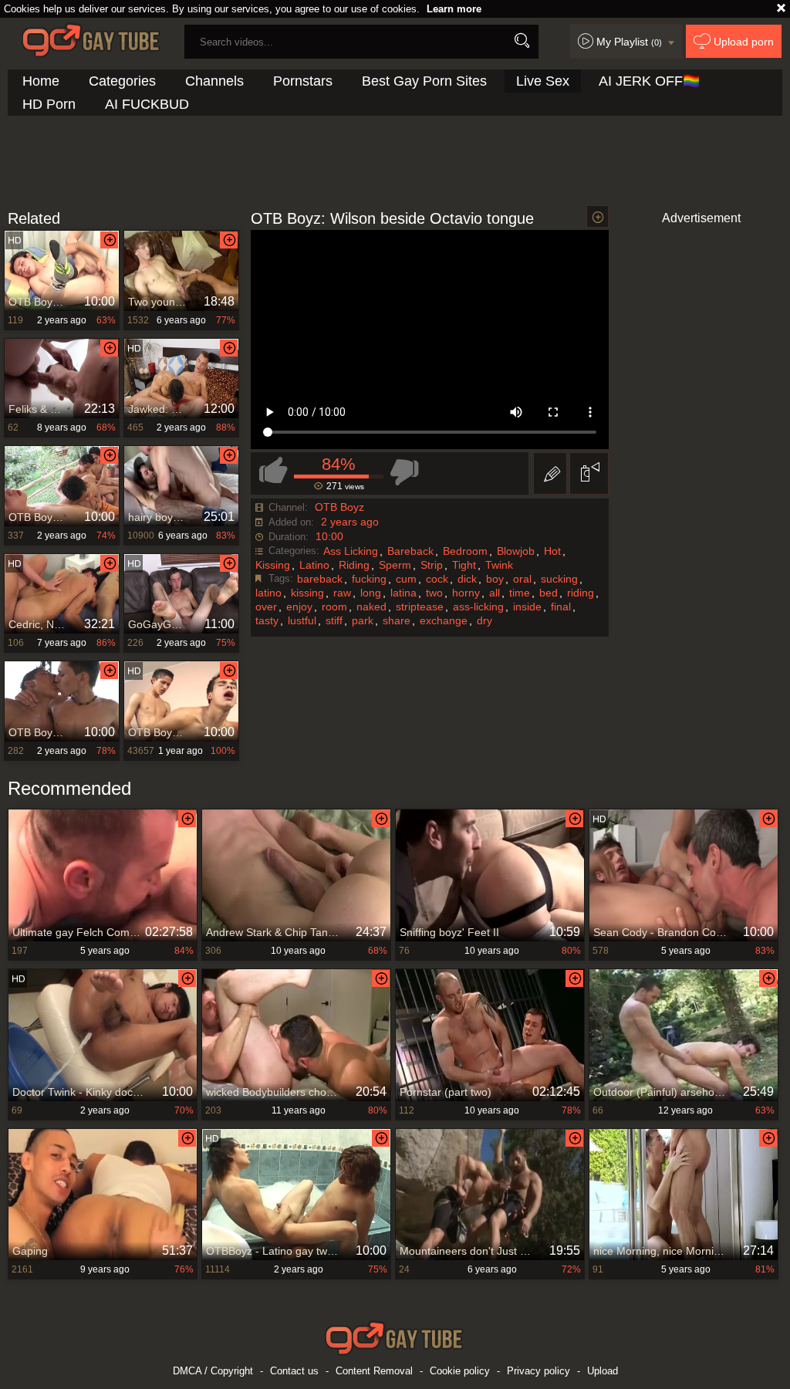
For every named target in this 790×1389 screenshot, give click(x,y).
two (434, 592)
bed (548, 592)
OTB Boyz (339, 507)
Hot (552, 551)
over (266, 606)
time (519, 592)
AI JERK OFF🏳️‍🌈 (649, 81)
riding (580, 592)
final (561, 606)
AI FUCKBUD (147, 104)
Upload (602, 1371)
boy (495, 579)
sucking (559, 579)
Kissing (272, 565)
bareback (320, 579)
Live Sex (542, 81)
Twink (499, 565)
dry (484, 620)
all (494, 592)
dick (467, 579)
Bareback (410, 551)
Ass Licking (350, 551)
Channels (214, 81)
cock (437, 579)
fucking (369, 579)
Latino (314, 565)
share (396, 620)
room (334, 606)
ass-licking (478, 606)
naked (371, 606)
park (362, 620)
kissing (307, 592)
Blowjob (516, 551)
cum (406, 579)
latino (268, 592)
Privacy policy (538, 1371)
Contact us (294, 1371)
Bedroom (465, 551)
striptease (420, 606)
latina (403, 592)
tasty (267, 620)
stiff (334, 620)
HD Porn (49, 104)
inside (527, 606)
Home (40, 81)
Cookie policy (460, 1371)
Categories (122, 81)
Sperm (395, 565)
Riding (354, 565)
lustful (302, 620)
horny (466, 592)
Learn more (454, 9)
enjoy (299, 606)
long (370, 592)
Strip (431, 565)
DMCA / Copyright (213, 1371)
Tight (464, 565)
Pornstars (303, 81)
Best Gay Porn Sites (424, 81)
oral (522, 579)
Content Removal (374, 1371)
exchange (444, 620)
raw (342, 592)
